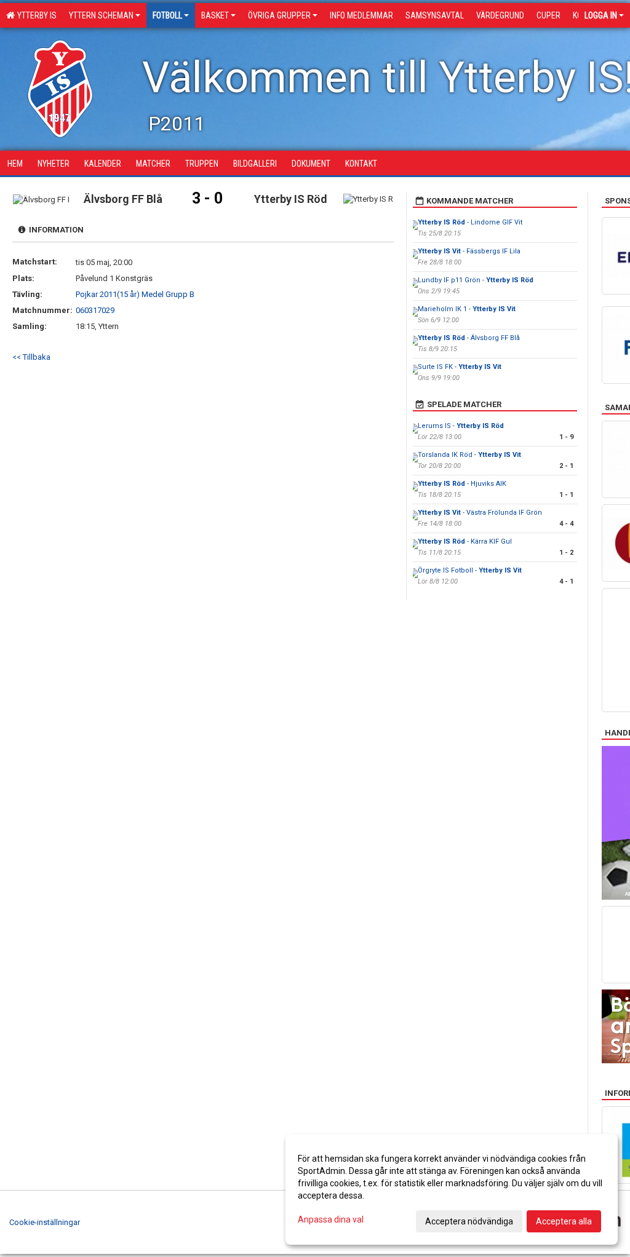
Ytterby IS (35, 15)
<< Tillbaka (31, 357)
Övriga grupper (279, 15)
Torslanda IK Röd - (469, 455)
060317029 (95, 310)
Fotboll (167, 15)
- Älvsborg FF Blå (469, 338)
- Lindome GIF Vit (470, 222)
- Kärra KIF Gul (465, 541)
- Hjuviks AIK (462, 484)
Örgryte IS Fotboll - (470, 570)
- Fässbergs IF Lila (469, 251)
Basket (215, 15)
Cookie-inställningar (44, 1222)
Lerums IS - (461, 426)
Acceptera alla (564, 1221)
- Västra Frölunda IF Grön (480, 513)
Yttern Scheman (101, 15)
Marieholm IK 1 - (467, 309)
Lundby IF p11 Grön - (475, 280)
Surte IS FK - (459, 367)
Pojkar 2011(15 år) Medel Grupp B (135, 294)
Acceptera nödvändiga (469, 1221)
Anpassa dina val (331, 1219)
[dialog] (451, 1189)
